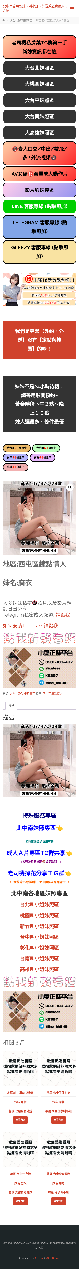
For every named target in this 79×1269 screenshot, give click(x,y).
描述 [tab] (11, 705)
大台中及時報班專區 (21, 20)
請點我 (63, 615)
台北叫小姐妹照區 (39, 905)
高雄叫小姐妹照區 (39, 969)
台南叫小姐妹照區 (39, 958)
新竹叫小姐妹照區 (39, 926)
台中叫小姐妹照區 (39, 937)
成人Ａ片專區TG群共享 (36, 853)
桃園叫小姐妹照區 (39, 915)
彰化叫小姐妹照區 (39, 948)
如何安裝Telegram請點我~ (32, 626)
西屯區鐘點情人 (53, 693)
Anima (38, 1258)
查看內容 (20, 1119)
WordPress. (53, 1258)
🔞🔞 (39, 153)
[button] (70, 487)
